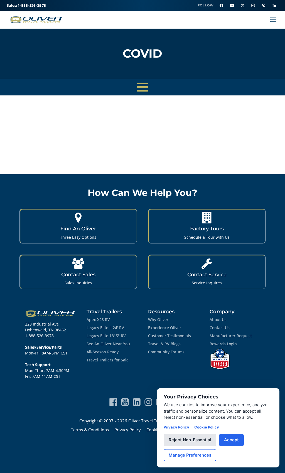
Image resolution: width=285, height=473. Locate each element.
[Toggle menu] (273, 20)
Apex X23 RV (98, 319)
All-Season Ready (103, 351)
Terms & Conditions (90, 429)
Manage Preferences (190, 455)
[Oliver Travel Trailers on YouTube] (232, 5)
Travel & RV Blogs (164, 343)
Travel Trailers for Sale (108, 360)
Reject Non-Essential (190, 439)
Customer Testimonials (169, 335)
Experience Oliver (164, 327)
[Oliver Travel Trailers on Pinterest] (263, 5)
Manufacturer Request (231, 335)
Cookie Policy (206, 427)
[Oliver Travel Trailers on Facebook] (221, 5)
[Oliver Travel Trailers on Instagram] (253, 5)
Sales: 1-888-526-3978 (26, 5)
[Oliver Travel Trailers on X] (242, 5)
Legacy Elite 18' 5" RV (106, 335)
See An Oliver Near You (108, 343)
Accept (231, 439)
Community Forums (166, 351)
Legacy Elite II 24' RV (105, 327)
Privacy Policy (127, 429)
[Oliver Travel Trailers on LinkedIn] (274, 5)
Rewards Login (223, 343)
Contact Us (220, 327)
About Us (218, 319)
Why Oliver (158, 319)
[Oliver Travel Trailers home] (36, 19)
